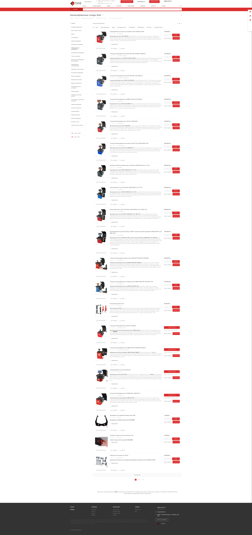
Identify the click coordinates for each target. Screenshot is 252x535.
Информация (116, 506)
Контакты (93, 511)
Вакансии (93, 515)
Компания (94, 506)
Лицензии (93, 513)
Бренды (72, 509)
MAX (180, 2)
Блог (136, 511)
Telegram (177, 2)
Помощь (137, 506)
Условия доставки (116, 511)
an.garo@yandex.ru (161, 511)
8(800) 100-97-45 (167, 1)
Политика (115, 515)
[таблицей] (181, 23)
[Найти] (180, 9)
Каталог (72, 506)
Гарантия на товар (116, 513)
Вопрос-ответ (137, 509)
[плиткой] (177, 23)
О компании (94, 509)
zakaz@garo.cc (141, 1)
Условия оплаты (116, 509)
